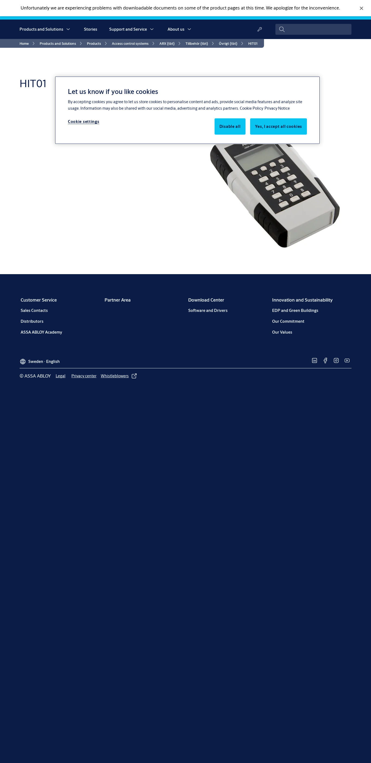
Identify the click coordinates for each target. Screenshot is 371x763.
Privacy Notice (277, 108)
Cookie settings (83, 121)
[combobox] (313, 29)
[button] (68, 29)
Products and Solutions (41, 29)
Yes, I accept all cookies (278, 126)
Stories (90, 29)
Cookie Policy (251, 108)
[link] (28, 43)
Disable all (230, 126)
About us (176, 29)
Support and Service (128, 29)
